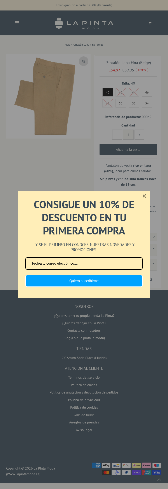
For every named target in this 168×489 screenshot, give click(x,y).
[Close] (144, 196)
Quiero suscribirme (84, 281)
